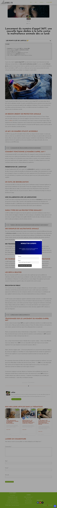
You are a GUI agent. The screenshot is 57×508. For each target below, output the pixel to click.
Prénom (19, 256)
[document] (28, 254)
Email (19, 260)
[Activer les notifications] (55, 506)
